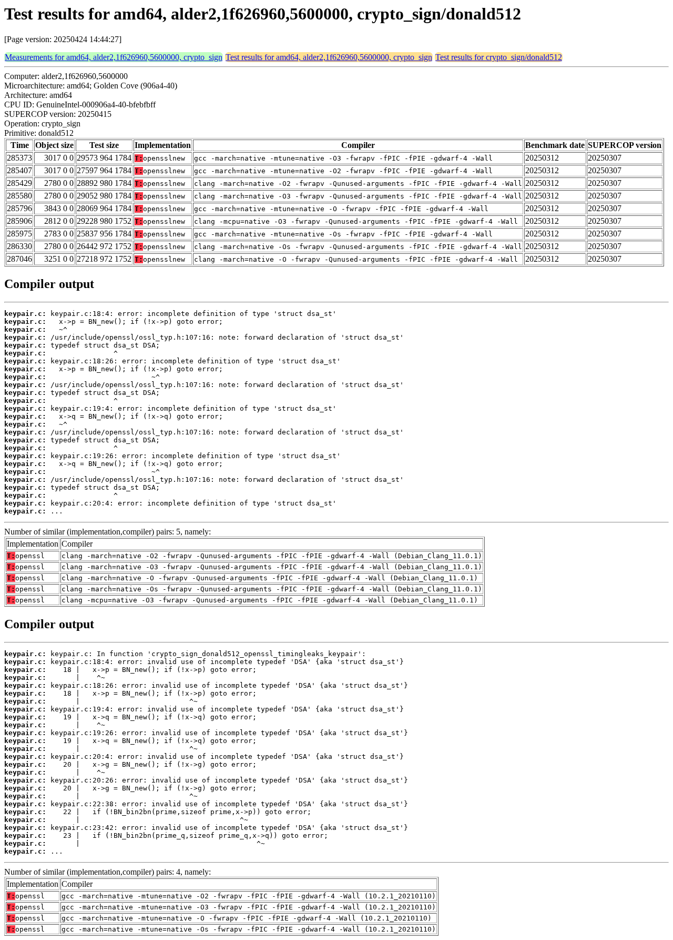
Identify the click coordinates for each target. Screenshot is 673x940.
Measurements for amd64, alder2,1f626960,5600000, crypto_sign (113, 57)
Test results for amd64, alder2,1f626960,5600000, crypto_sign (329, 57)
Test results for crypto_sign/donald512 (498, 57)
